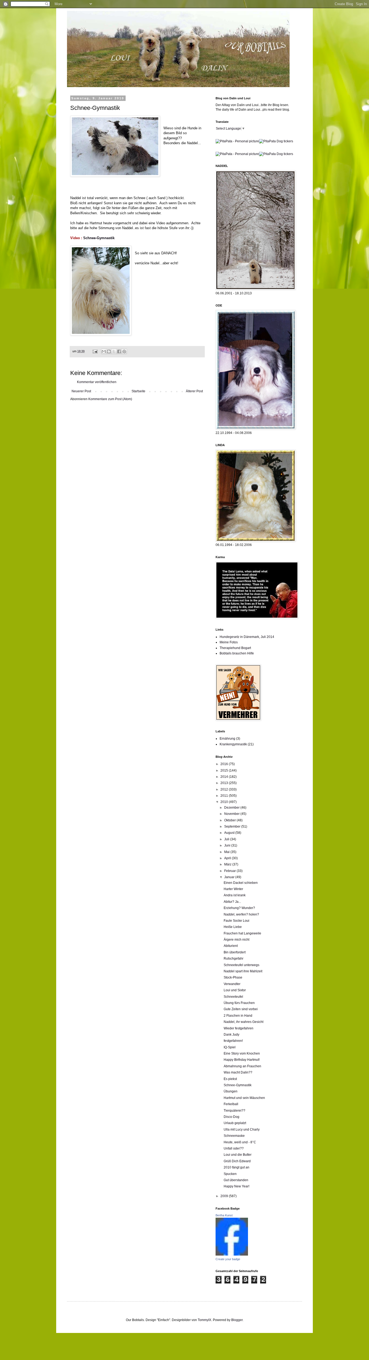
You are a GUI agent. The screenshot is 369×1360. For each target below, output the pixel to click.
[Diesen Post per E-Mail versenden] (103, 351)
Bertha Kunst (224, 1215)
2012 (224, 789)
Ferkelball (231, 1104)
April (228, 858)
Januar (229, 877)
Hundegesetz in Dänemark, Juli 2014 (247, 637)
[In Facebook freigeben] (119, 351)
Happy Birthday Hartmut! (242, 1060)
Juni (227, 845)
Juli (227, 839)
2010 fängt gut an (236, 1167)
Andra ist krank (235, 895)
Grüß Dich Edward (237, 1161)
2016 (224, 764)
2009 (224, 1196)
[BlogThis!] (109, 351)
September (232, 826)
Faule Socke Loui (236, 921)
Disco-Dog (231, 1117)
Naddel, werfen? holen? (241, 914)
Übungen (230, 1091)
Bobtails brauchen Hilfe (237, 653)
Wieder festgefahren (238, 1028)
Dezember (232, 807)
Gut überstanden (236, 1180)
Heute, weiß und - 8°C (240, 1142)
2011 (224, 796)
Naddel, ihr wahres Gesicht (243, 1022)
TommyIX (204, 1320)
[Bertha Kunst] (232, 1254)
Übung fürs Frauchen (239, 1003)
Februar (230, 871)
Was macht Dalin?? (238, 1072)
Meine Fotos (229, 642)
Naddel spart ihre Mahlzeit (243, 971)
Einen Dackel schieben (241, 883)
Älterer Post (194, 391)
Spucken (230, 1174)
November (232, 814)
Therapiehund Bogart (235, 648)
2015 (224, 770)
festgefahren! (233, 1041)
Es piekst (230, 1079)
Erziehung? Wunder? (239, 908)
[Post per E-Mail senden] (94, 351)
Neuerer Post (81, 391)
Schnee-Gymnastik (99, 238)
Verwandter (232, 984)
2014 (224, 777)
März (228, 864)
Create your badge (228, 1259)
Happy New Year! (236, 1186)
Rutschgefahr (233, 958)
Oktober (230, 820)
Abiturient (231, 946)
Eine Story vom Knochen (242, 1053)
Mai (227, 852)
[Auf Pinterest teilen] (124, 351)
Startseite (138, 391)
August (229, 833)
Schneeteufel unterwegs (241, 965)
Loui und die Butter (237, 1155)
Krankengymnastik (233, 744)
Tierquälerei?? (234, 1110)
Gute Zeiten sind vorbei (241, 1009)
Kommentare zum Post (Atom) (110, 399)
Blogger (237, 1320)
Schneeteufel (233, 997)
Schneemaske (234, 1136)
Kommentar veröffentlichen (96, 382)
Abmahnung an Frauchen (242, 1066)
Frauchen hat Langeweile (242, 933)
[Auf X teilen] (114, 351)
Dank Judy (231, 1034)
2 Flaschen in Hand (238, 1015)
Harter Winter (233, 889)
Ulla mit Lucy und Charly (242, 1129)
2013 (224, 783)
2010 (224, 802)
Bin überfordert (235, 952)
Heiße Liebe (233, 927)
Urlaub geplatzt (235, 1123)
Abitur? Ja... (232, 902)
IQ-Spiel (230, 1047)
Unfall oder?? (234, 1148)
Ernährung (227, 738)
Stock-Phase (233, 977)
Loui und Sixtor (235, 990)
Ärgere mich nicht (236, 939)
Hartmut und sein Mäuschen (244, 1098)
